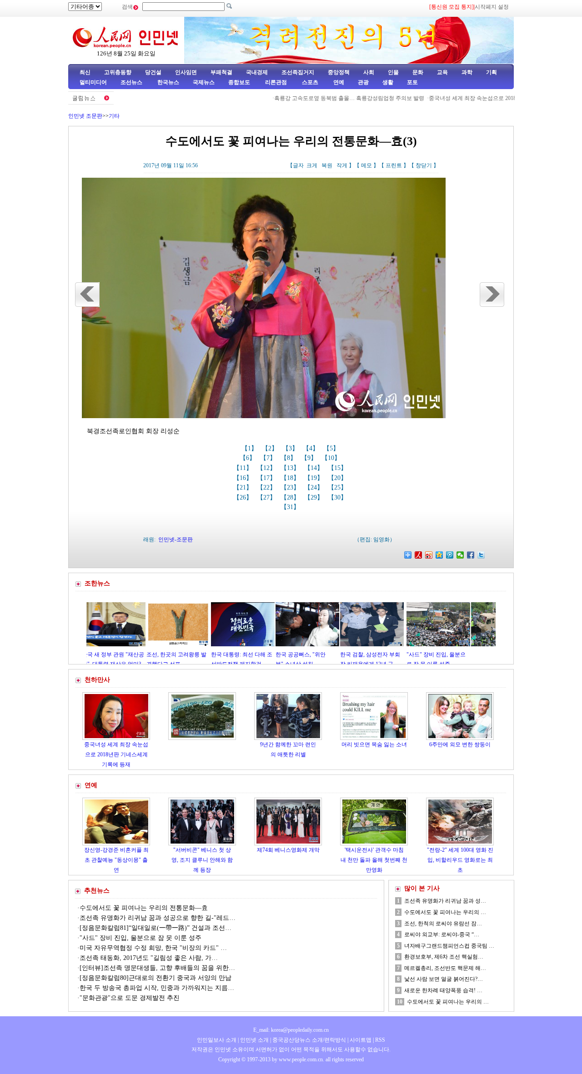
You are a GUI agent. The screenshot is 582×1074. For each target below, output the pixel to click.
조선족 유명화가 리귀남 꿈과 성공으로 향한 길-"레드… (158, 917)
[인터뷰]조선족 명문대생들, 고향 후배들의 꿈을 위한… (157, 967)
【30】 (338, 497)
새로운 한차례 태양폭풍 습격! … (443, 990)
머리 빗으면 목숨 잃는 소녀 (374, 744)
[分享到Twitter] (481, 555)
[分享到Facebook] (471, 555)
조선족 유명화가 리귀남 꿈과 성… (445, 901)
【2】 (271, 448)
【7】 (269, 458)
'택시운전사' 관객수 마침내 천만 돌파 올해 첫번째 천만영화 (374, 860)
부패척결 (221, 72)
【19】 (314, 478)
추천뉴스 (97, 890)
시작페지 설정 (492, 7)
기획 (491, 72)
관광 (363, 82)
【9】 (310, 458)
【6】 (248, 458)
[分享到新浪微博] (429, 555)
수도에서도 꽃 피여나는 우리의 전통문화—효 (144, 907)
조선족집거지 (297, 72)
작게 (341, 165)
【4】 (312, 448)
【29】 (314, 497)
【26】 (243, 497)
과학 (467, 72)
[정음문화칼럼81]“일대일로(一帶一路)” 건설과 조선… (155, 927)
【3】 (291, 448)
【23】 (291, 487)
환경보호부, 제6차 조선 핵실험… (443, 957)
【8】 (289, 458)
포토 (412, 82)
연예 (338, 82)
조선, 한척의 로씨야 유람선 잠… (443, 923)
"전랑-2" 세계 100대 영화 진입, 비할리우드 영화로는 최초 (460, 860)
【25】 (338, 487)
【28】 (291, 497)
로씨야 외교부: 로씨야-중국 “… (441, 934)
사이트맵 (360, 1040)
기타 (114, 116)
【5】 (332, 448)
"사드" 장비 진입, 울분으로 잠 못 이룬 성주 (140, 937)
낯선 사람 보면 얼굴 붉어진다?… (443, 979)
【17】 (267, 478)
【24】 (314, 487)
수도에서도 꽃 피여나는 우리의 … (445, 912)
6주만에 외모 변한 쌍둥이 (460, 744)
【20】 (338, 478)
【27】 (267, 497)
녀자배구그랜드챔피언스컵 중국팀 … (449, 946)
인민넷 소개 (254, 1040)
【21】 (243, 487)
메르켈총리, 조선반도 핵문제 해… (445, 968)
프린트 (394, 165)
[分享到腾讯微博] (450, 555)
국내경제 (257, 72)
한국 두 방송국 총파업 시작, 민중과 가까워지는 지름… (157, 987)
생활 (387, 82)
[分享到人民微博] (418, 555)
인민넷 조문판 (85, 116)
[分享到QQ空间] (439, 555)
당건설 (153, 72)
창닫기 (424, 165)
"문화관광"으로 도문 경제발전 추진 (130, 997)
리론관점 (276, 82)
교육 (442, 72)
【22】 (267, 487)
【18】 (291, 478)
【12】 (267, 468)
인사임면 (186, 72)
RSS (380, 1040)
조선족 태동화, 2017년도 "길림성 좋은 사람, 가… (149, 957)
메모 (366, 165)
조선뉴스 (132, 82)
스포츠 (309, 82)
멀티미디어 (93, 82)
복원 (326, 165)
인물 (393, 72)
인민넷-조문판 (175, 539)
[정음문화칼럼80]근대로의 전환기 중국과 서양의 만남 (155, 977)
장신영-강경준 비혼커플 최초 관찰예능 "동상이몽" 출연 (116, 860)
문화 (417, 72)
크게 (311, 165)
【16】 (243, 478)
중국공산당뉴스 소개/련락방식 (309, 1040)
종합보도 (239, 82)
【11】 (243, 468)
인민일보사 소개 (216, 1040)
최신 (85, 72)
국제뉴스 (204, 82)
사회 (368, 72)
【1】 (250, 448)
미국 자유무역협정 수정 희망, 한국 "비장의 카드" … (153, 947)
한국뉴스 (168, 82)
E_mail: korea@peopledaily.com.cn (291, 1030)
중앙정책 (339, 72)
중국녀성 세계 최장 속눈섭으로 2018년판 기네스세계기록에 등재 (476, 98)
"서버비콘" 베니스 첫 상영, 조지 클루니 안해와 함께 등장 (202, 860)
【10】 (331, 458)
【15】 (338, 468)
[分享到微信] (460, 555)
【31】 (291, 507)
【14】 (314, 468)
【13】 (291, 468)
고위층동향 (117, 72)
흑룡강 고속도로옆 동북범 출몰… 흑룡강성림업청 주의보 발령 (319, 98)
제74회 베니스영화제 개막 (288, 850)
